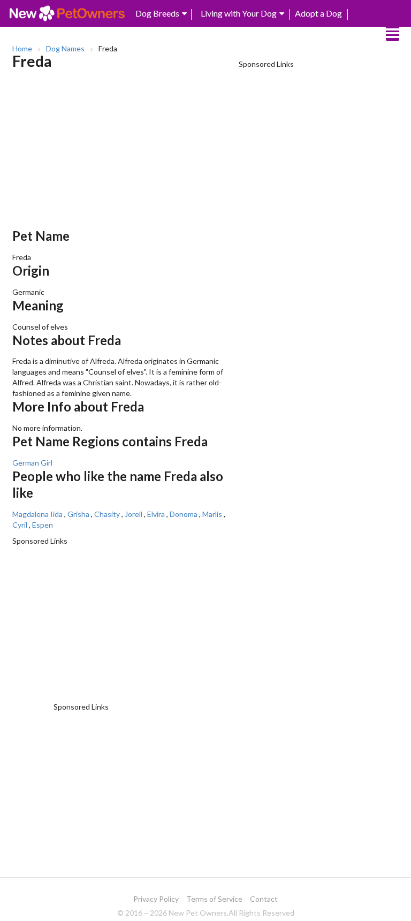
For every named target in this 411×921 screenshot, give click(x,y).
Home (22, 48)
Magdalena (30, 514)
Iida (56, 514)
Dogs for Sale (319, 33)
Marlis (212, 514)
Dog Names (65, 48)
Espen (42, 524)
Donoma (183, 514)
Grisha (78, 514)
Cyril (19, 524)
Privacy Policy (156, 898)
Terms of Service (214, 898)
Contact (264, 898)
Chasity (107, 514)
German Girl (32, 462)
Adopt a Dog (318, 13)
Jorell (133, 514)
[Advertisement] (122, 153)
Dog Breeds (157, 13)
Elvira (156, 514)
